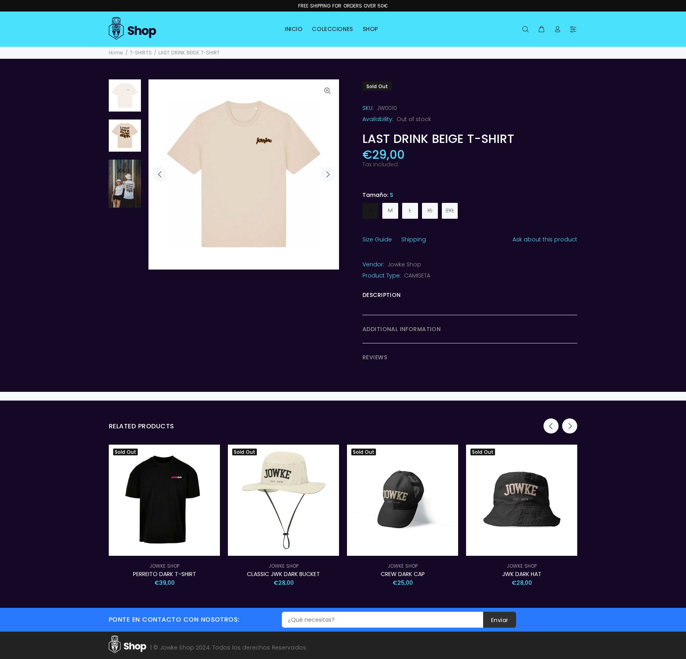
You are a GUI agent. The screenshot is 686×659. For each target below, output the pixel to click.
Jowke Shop (404, 264)
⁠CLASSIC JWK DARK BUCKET (283, 574)
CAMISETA (417, 275)
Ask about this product (545, 239)
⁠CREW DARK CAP (403, 574)
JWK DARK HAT (521, 574)
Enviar (500, 620)
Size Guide (377, 239)
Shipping (413, 239)
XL (430, 210)
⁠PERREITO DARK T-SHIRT (164, 574)
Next (327, 174)
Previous (160, 174)
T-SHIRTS (141, 52)
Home (116, 52)
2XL (449, 210)
